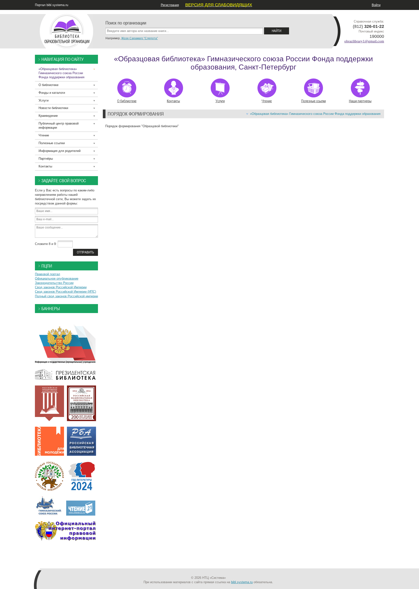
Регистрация (170, 5)
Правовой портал (47, 274)
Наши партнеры (360, 100)
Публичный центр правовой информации (59, 125)
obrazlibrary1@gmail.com (364, 41)
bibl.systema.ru (242, 582)
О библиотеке (127, 100)
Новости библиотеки (53, 108)
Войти (376, 5)
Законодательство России (54, 283)
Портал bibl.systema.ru (51, 5)
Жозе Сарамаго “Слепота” (139, 38)
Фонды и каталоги (52, 92)
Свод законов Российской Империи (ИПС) (65, 291)
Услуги (220, 100)
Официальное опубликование (56, 278)
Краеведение (48, 116)
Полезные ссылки (313, 100)
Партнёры (46, 158)
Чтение (267, 100)
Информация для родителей (60, 151)
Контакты (173, 100)
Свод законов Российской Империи (61, 287)
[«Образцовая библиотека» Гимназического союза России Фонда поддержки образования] (66, 29)
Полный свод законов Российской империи (66, 296)
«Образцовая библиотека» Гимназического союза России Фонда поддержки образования (315, 114)
